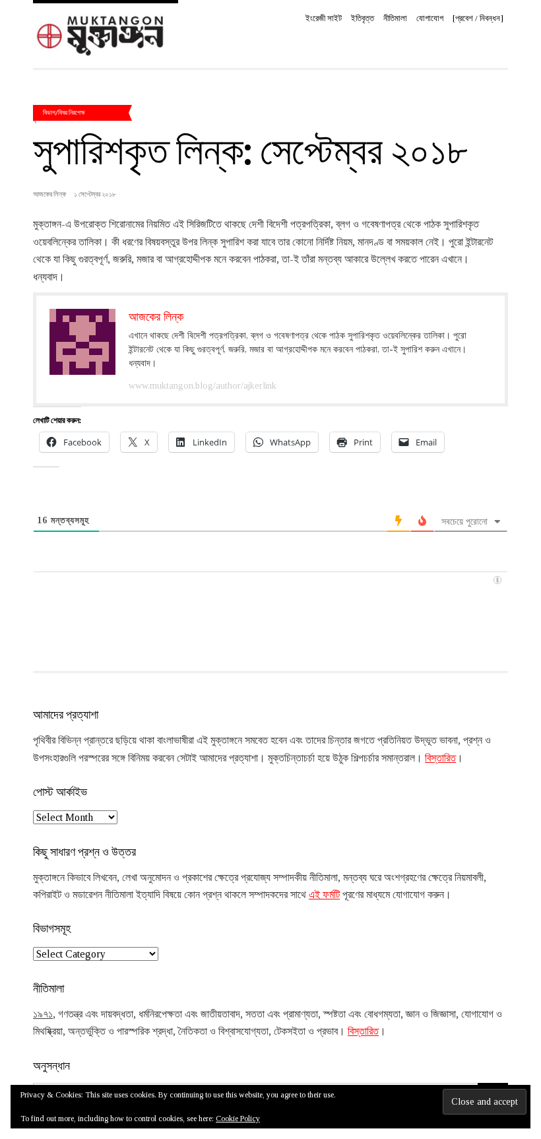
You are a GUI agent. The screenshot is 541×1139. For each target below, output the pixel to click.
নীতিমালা (395, 18)
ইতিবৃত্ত (362, 18)
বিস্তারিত (440, 758)
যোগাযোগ (429, 18)
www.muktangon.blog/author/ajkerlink (202, 386)
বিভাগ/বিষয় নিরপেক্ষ (64, 112)
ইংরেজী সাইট (323, 18)
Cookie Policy (238, 1118)
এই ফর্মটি (324, 894)
